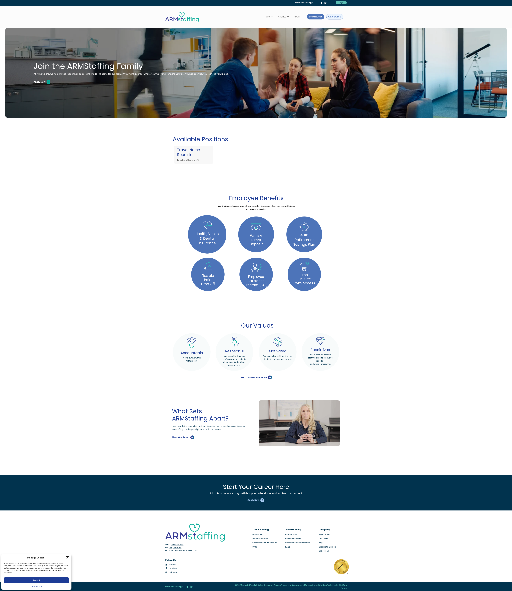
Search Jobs (315, 16)
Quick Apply (334, 16)
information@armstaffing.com (184, 550)
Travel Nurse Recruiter (188, 152)
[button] (67, 557)
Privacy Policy (36, 586)
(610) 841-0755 (175, 547)
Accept (36, 580)
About (297, 16)
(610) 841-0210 (177, 545)
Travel (266, 16)
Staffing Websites (327, 585)
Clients (282, 16)
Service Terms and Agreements (289, 585)
